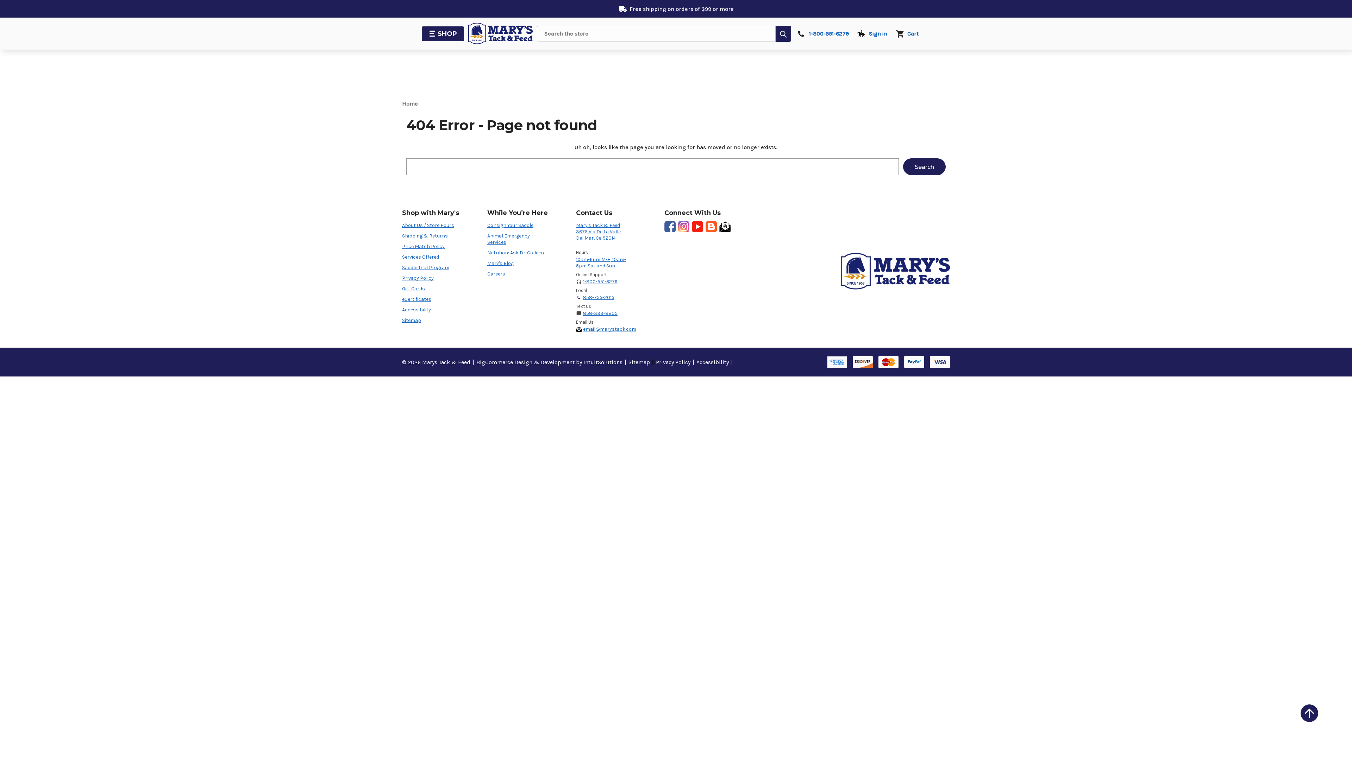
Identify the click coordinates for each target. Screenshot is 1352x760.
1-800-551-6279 (600, 282)
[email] (725, 226)
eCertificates (416, 299)
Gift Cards (413, 289)
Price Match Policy (423, 246)
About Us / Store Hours (428, 225)
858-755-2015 (598, 297)
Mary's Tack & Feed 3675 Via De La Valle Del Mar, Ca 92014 (598, 231)
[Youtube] (697, 226)
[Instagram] (683, 226)
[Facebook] (670, 226)
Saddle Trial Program (425, 268)
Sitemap (411, 320)
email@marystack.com (609, 329)
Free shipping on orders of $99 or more (682, 9)
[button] (1309, 713)
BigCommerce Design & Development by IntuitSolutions (549, 362)
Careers (496, 274)
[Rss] (711, 226)
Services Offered (420, 257)
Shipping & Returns (425, 236)
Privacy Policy (418, 278)
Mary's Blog (500, 263)
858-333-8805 (600, 313)
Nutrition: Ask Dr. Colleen (515, 253)
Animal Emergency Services (508, 239)
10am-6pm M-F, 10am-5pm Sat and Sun (601, 262)
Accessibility (416, 310)
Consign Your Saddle (510, 225)
